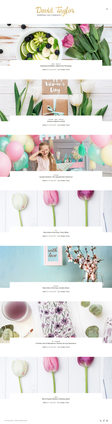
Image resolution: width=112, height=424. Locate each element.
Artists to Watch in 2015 (56, 121)
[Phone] (101, 420)
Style (53, 64)
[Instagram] (107, 420)
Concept (51, 119)
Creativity (57, 341)
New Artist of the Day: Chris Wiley (56, 232)
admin (44, 69)
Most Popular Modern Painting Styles (56, 399)
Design (63, 69)
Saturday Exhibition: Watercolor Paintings (56, 66)
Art (56, 230)
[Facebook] (103, 420)
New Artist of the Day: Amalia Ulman (56, 288)
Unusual (58, 64)
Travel (68, 69)
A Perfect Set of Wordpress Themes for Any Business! (56, 343)
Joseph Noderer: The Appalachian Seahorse (56, 177)
